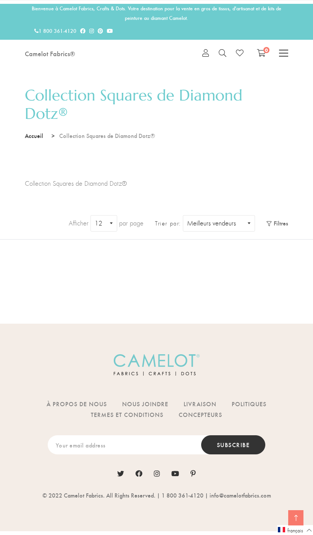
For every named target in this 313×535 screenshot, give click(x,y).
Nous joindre (145, 404)
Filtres (281, 223)
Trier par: (168, 223)
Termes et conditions (127, 414)
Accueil (34, 135)
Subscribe (233, 445)
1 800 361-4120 (57, 30)
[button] (295, 530)
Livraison (200, 404)
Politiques (249, 404)
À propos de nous (77, 404)
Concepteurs (200, 414)
